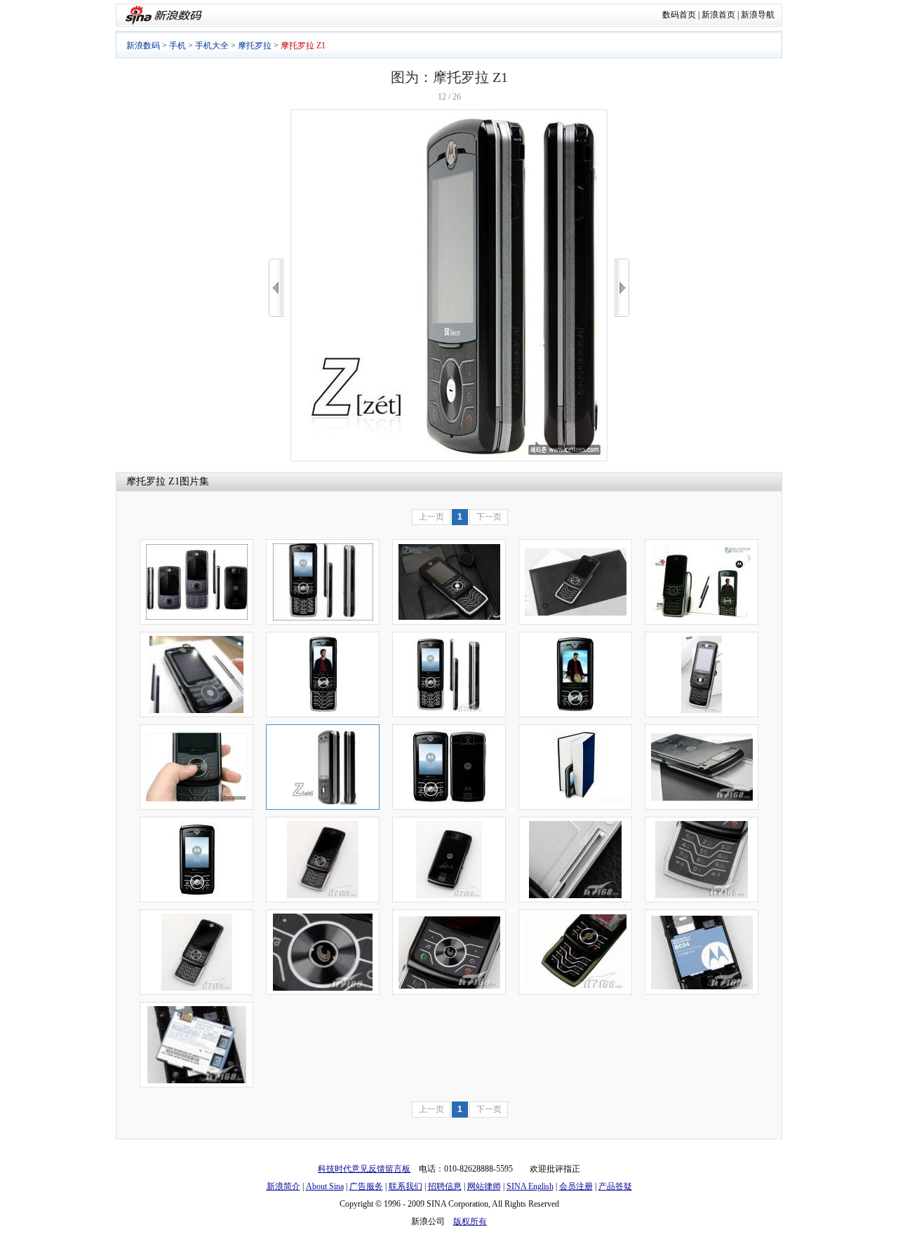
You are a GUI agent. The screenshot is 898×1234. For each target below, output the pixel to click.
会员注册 (576, 1186)
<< (276, 288)
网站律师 (484, 1186)
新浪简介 (283, 1186)
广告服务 (366, 1186)
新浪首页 (718, 15)
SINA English (530, 1186)
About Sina (325, 1186)
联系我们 (405, 1186)
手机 (177, 45)
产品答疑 (615, 1186)
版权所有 (470, 1221)
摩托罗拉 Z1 (153, 481)
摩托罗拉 (255, 45)
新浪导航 (758, 15)
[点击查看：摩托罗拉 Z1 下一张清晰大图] (449, 458)
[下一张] (622, 288)
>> (622, 288)
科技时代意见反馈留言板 (364, 1169)
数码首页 (679, 15)
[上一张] (276, 288)
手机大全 (212, 45)
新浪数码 (143, 45)
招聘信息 (445, 1186)
